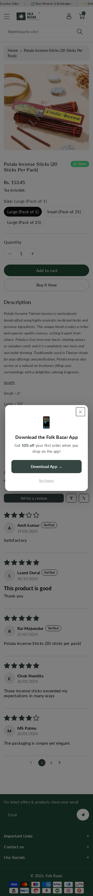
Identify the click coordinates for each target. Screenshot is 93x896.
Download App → (46, 466)
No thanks (46, 481)
